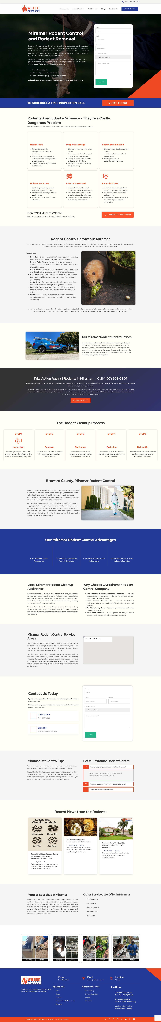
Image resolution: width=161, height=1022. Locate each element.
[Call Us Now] (33, 716)
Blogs (103, 9)
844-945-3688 (44, 718)
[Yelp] (129, 1019)
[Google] (109, 1019)
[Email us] (33, 729)
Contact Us (113, 9)
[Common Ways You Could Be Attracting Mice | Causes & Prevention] (116, 829)
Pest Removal (93, 9)
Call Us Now (44, 714)
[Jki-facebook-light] (105, 1019)
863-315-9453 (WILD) (123, 1008)
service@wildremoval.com (47, 731)
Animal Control (78, 9)
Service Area (64, 9)
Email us (42, 727)
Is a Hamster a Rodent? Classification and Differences (79, 840)
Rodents (46, 862)
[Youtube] (125, 1019)
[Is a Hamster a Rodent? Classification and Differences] (80, 827)
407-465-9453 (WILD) (124, 995)
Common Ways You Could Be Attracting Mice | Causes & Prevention (113, 845)
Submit (101, 82)
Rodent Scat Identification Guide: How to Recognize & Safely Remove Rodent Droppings (44, 856)
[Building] (133, 1019)
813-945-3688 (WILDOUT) (125, 1002)
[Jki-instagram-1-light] (121, 1019)
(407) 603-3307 (115, 378)
